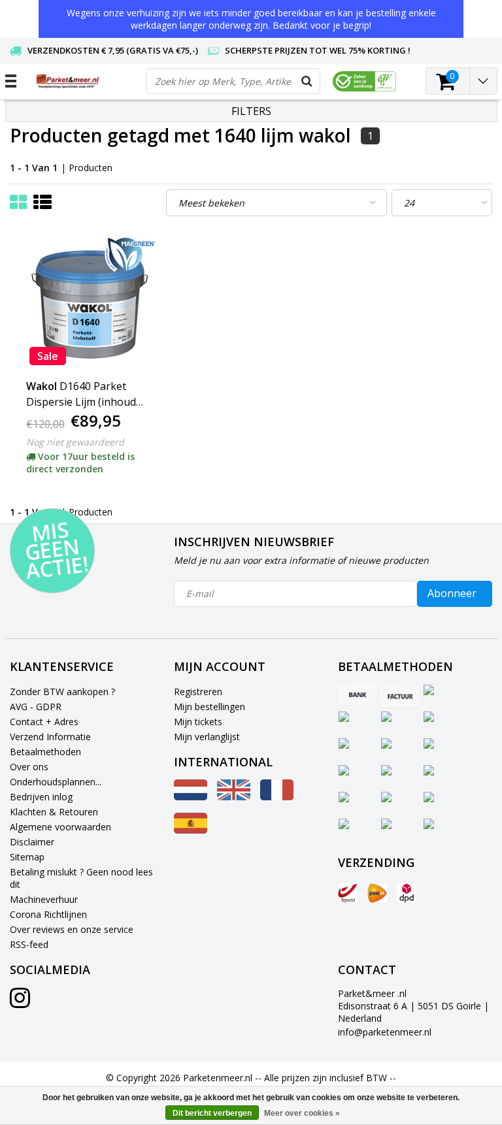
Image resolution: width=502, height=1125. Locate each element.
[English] (233, 797)
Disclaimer (32, 842)
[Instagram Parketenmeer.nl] (20, 1002)
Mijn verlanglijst (207, 736)
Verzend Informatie (50, 736)
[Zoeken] (306, 81)
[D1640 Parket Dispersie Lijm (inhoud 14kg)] (90, 303)
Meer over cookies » (302, 1113)
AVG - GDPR (35, 706)
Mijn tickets (198, 721)
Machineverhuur (44, 899)
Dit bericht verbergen (212, 1113)
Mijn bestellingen (209, 706)
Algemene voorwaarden (60, 827)
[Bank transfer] (357, 696)
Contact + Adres (44, 721)
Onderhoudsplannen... (55, 781)
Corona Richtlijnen (48, 914)
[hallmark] (364, 81)
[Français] (276, 797)
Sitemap (27, 857)
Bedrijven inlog (41, 797)
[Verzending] (348, 893)
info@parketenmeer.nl (384, 1032)
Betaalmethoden (45, 751)
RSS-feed (29, 944)
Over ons (29, 766)
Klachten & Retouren (54, 812)
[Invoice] (400, 696)
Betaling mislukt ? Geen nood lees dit (81, 878)
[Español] (190, 830)
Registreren (198, 691)
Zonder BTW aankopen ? (62, 691)
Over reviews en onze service (71, 929)
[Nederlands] (190, 797)
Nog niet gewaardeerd (75, 442)
